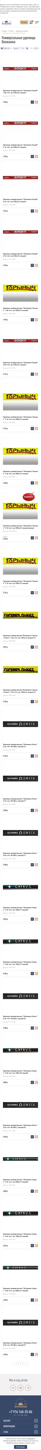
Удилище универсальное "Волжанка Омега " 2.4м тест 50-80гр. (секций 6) (20, 745)
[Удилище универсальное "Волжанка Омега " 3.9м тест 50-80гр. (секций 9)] (20, 1322)
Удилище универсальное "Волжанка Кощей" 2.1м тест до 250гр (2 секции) (20, 146)
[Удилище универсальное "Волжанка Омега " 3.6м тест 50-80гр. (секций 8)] (20, 1105)
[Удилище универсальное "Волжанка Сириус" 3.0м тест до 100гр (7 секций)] (20, 941)
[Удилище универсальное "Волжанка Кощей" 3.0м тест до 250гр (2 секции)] (20, 342)
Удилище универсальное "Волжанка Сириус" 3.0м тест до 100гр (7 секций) (20, 963)
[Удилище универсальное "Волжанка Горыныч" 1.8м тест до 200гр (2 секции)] (20, 288)
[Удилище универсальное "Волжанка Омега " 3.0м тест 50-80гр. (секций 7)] (20, 833)
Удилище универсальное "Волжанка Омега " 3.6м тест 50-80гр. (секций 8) (20, 1126)
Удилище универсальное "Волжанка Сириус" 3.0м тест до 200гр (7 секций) (20, 1289)
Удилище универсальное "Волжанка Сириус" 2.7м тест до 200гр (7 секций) (20, 1181)
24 (35, 48)
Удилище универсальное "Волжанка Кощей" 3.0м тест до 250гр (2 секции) (20, 363)
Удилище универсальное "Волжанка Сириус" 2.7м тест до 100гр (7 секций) (20, 908)
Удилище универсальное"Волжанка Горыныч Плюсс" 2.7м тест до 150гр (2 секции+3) (20, 691)
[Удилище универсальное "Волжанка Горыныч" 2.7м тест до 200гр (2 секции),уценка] (20, 505)
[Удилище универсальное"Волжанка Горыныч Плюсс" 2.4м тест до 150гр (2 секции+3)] (20, 615)
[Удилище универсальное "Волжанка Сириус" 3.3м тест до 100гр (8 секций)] (20, 1050)
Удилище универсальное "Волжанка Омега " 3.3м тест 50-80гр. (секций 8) (20, 1017)
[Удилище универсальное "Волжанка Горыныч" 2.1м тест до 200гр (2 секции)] (20, 396)
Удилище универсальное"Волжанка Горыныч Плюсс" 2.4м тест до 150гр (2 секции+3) (20, 636)
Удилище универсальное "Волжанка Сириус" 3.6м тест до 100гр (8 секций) (20, 1235)
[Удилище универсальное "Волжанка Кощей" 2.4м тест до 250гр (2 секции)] (20, 179)
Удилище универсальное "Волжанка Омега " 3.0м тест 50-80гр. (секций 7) (20, 854)
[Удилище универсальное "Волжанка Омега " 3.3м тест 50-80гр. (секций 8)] (20, 996)
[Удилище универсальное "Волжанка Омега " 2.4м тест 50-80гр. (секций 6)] (20, 724)
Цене (16, 48)
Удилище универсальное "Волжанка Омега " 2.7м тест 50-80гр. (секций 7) (20, 800)
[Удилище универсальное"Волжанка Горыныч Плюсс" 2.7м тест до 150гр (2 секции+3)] (20, 669)
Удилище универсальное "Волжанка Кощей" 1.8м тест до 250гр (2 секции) (20, 91)
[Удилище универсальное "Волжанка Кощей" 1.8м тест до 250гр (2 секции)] (20, 70)
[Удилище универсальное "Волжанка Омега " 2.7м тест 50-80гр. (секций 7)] (20, 778)
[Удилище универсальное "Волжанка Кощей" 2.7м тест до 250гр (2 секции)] (20, 233)
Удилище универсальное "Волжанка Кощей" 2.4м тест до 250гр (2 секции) (20, 200)
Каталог (24, 22)
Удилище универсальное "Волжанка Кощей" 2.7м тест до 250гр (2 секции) (20, 255)
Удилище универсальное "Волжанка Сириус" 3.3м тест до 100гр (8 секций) (20, 1072)
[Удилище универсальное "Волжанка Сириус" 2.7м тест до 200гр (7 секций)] (20, 1159)
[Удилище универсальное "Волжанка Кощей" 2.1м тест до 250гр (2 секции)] (20, 124)
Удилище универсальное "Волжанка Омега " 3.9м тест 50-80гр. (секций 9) (20, 1344)
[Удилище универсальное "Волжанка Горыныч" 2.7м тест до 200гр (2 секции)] (20, 561)
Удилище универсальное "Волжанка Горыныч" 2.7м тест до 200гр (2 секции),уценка (20, 527)
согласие (30, 1438)
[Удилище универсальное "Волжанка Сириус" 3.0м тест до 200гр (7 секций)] (20, 1268)
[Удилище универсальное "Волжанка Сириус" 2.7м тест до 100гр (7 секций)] (20, 887)
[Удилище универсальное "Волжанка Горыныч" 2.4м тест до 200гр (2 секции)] (20, 451)
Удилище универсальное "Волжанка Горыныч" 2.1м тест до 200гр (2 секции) (20, 418)
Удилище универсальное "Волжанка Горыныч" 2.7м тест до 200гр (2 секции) (20, 582)
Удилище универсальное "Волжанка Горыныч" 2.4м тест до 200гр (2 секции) (20, 472)
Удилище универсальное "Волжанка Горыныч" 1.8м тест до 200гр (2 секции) (20, 309)
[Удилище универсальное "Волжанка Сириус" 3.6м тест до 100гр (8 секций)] (20, 1213)
